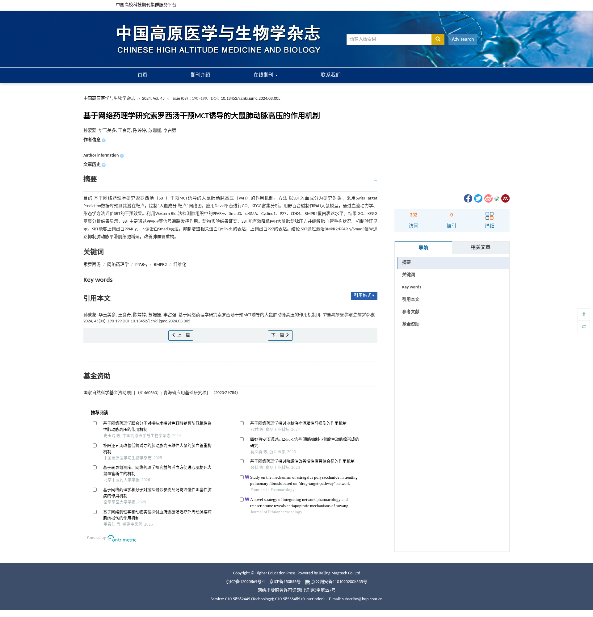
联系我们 (331, 75)
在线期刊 (264, 75)
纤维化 (179, 264)
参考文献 (410, 312)
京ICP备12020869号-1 (245, 582)
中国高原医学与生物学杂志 (109, 98)
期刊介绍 (200, 75)
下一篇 (278, 335)
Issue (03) (179, 98)
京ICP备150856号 (285, 582)
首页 (142, 75)
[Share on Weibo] (488, 198)
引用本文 (410, 299)
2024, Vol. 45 (154, 98)
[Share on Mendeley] (505, 198)
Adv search (463, 39)
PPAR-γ (141, 264)
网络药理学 (118, 264)
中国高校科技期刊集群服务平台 (146, 5)
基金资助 (410, 324)
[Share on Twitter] (477, 198)
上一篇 (183, 335)
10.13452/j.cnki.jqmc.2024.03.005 (250, 98)
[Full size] (584, 327)
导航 (423, 248)
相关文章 (480, 247)
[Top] (584, 314)
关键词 (408, 275)
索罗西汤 (92, 264)
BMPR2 (160, 264)
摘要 (406, 262)
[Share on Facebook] (467, 198)
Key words (411, 287)
